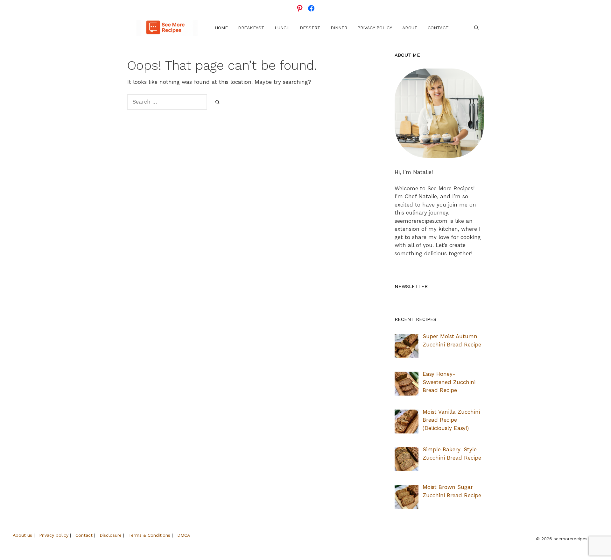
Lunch (282, 27)
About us (22, 535)
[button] (476, 28)
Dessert (310, 27)
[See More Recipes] (167, 28)
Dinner (339, 27)
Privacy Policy (374, 27)
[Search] (217, 102)
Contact (438, 27)
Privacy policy (53, 535)
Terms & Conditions (149, 535)
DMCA (183, 535)
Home (221, 27)
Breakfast (251, 27)
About (410, 27)
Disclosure (111, 535)
